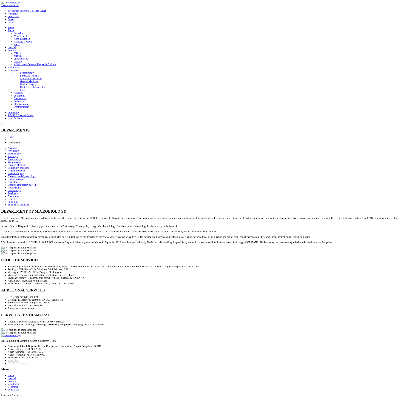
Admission (13, 13)
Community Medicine (31, 78)
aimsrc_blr (13, 360)
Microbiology (27, 72)
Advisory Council (23, 41)
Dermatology (14, 190)
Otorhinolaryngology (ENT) (22, 184)
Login (11, 22)
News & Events (15, 118)
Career (11, 19)
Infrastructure (14, 67)
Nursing (18, 61)
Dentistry (12, 199)
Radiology (13, 201)
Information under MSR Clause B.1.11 (27, 10)
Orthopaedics (14, 187)
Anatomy (18, 92)
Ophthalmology (21, 106)
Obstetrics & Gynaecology (33, 87)
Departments (14, 70)
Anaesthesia (14, 196)
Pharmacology (21, 104)
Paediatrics (13, 182)
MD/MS (18, 55)
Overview (19, 33)
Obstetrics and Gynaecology (22, 176)
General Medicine (29, 81)
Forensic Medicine (29, 75)
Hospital (12, 47)
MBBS (17, 53)
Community (13, 112)
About (11, 30)
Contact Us (13, 16)
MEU (17, 44)
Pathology (19, 101)
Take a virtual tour (10, 5)
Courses (12, 50)
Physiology (19, 95)
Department (13, 386)
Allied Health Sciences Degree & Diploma (35, 64)
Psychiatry (13, 193)
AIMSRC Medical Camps (21, 115)
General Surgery (28, 84)
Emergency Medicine (18, 204)
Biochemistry (20, 98)
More (23, 89)
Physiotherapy (21, 58)
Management (20, 36)
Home (11, 27)
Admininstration (22, 38)
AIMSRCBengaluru (18, 363)
